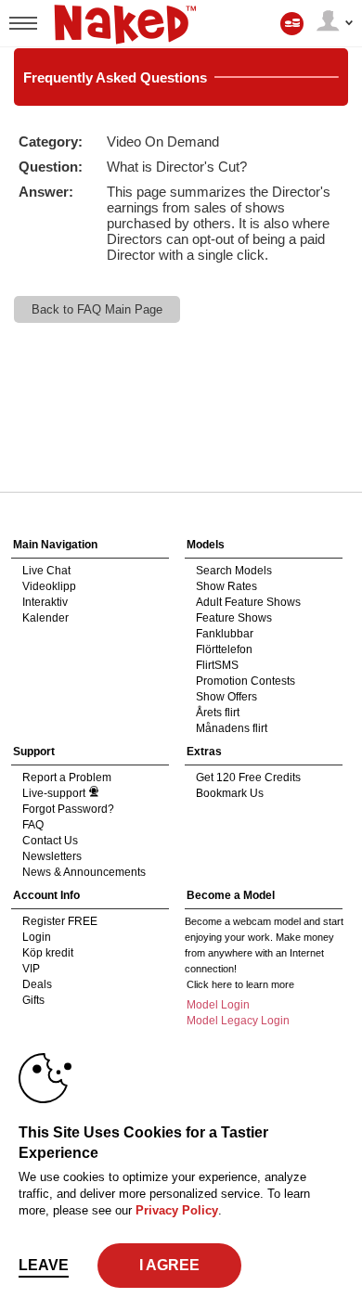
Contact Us (50, 840)
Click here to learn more (240, 984)
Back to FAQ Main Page (97, 309)
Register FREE (59, 921)
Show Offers (226, 696)
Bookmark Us (230, 793)
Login (36, 937)
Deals (37, 984)
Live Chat (46, 570)
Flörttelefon (224, 649)
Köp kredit (47, 952)
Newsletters (52, 856)
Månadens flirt (231, 728)
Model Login (218, 1004)
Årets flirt (217, 712)
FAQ (33, 824)
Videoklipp (49, 586)
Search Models (234, 570)
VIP (31, 968)
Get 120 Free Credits (248, 777)
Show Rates (226, 586)
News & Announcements (84, 872)
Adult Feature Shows (248, 602)
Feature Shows (234, 617)
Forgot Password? (68, 809)
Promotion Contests (245, 681)
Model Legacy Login (238, 1020)
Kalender (45, 617)
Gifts (33, 1000)
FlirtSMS (217, 665)
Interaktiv (45, 602)
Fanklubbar (224, 633)
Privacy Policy (177, 1210)
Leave (44, 1265)
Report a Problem (66, 777)
